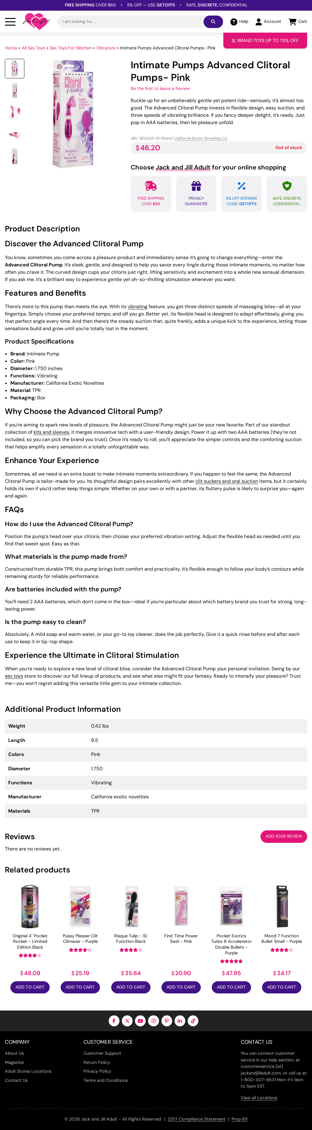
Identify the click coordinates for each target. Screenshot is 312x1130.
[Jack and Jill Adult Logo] (36, 22)
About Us (14, 1053)
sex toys (14, 676)
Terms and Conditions (105, 1080)
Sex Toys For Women (71, 48)
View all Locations (259, 1097)
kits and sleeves (51, 432)
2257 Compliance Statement (197, 1119)
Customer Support (102, 1053)
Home (11, 48)
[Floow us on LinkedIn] (180, 1020)
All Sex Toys (33, 48)
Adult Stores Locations (28, 1071)
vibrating (137, 306)
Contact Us (16, 1080)
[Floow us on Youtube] (140, 1020)
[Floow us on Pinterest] (166, 1020)
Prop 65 (240, 1119)
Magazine (14, 1062)
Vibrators (105, 48)
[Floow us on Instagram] (153, 1020)
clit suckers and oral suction (227, 481)
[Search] (213, 22)
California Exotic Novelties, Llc (200, 138)
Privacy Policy (97, 1071)
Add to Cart (30, 987)
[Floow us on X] (127, 1020)
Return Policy (96, 1062)
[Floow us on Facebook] (114, 1020)
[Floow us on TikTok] (193, 1020)
